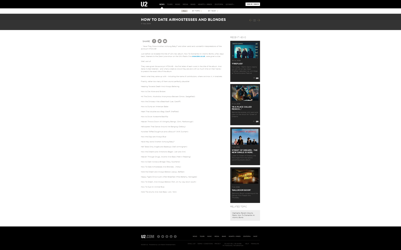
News (195, 236)
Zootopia (247, 236)
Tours (202, 236)
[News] (254, 20)
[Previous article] (250, 20)
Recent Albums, (247, 213)
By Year (212, 11)
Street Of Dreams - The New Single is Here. (245, 151)
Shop (255, 236)
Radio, (235, 215)
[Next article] (258, 20)
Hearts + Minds (234, 236)
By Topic (196, 11)
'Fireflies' (237, 64)
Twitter (159, 41)
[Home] (144, 4)
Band (224, 236)
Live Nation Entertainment (166, 244)
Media (216, 236)
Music (209, 236)
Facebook (154, 41)
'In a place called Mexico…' (242, 108)
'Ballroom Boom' (241, 190)
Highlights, (236, 213)
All (184, 11)
